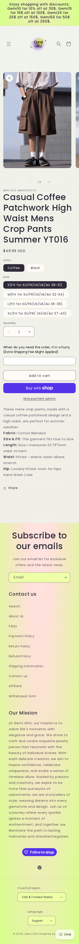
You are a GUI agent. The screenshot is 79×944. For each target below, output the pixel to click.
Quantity (9, 323)
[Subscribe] (65, 577)
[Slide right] (49, 182)
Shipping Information (26, 666)
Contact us (18, 676)
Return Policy (19, 646)
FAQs (13, 626)
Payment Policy (21, 636)
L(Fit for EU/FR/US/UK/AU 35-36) (35, 304)
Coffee (14, 268)
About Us (16, 616)
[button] (9, 44)
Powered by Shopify (53, 934)
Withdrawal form (22, 696)
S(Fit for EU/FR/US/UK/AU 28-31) (35, 285)
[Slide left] (30, 182)
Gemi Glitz (32, 934)
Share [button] (13, 488)
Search (14, 606)
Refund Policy (20, 656)
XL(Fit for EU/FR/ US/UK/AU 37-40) (37, 313)
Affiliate (15, 686)
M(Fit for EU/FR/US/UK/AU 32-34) (36, 294)
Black (35, 268)
